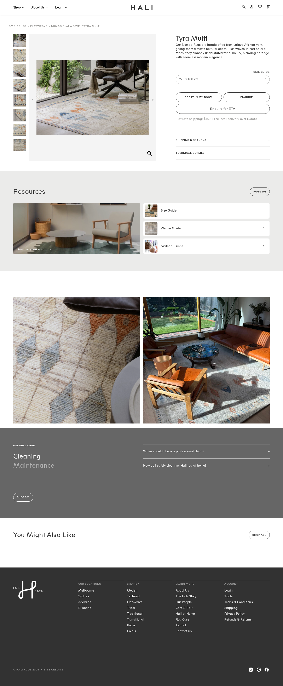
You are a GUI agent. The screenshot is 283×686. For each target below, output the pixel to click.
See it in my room (199, 97)
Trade (228, 596)
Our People (184, 602)
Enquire (246, 97)
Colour (131, 631)
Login (228, 590)
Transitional (135, 619)
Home (11, 26)
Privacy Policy (234, 614)
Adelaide (84, 602)
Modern (133, 590)
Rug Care (182, 619)
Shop (23, 26)
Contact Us (184, 631)
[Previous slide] (32, 100)
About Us (182, 590)
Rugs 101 (259, 191)
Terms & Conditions (238, 602)
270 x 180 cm (188, 79)
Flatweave (39, 26)
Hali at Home (185, 614)
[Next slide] (153, 100)
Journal (181, 625)
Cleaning (27, 456)
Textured (133, 596)
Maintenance (33, 465)
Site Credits (54, 669)
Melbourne (86, 590)
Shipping (231, 608)
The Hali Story (186, 596)
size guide (261, 72)
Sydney (83, 596)
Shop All (259, 535)
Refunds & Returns (238, 619)
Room (131, 625)
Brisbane (84, 608)
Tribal (131, 608)
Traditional (135, 614)
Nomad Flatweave (66, 26)
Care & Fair (184, 608)
